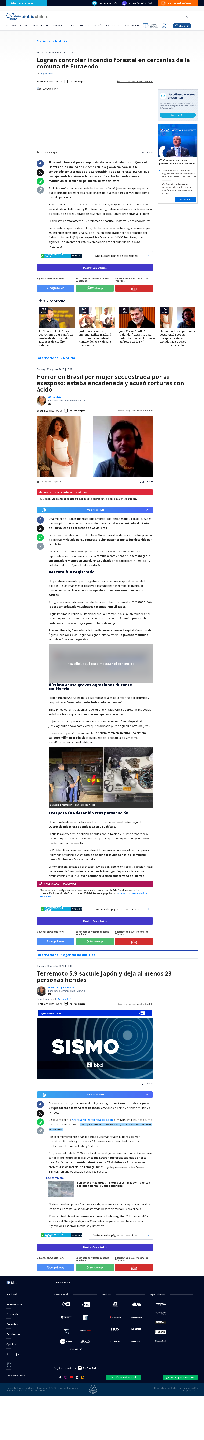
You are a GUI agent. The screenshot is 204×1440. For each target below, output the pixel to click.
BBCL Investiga (113, 25)
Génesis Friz (54, 397)
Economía (57, 25)
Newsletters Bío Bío (107, 3)
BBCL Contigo (132, 25)
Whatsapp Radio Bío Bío (182, 1377)
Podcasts (11, 25)
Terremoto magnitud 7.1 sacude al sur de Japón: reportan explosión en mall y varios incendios (113, 1184)
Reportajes (12, 1354)
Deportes (70, 25)
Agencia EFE (64, 999)
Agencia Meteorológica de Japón (92, 1120)
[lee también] (61, 1189)
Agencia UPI (47, 74)
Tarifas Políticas (15, 1375)
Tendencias (85, 25)
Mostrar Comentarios (95, 267)
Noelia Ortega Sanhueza (62, 987)
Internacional (40, 25)
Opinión (98, 25)
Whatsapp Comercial (125, 1377)
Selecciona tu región (22, 3)
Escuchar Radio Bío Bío (179, 3)
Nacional (25, 25)
